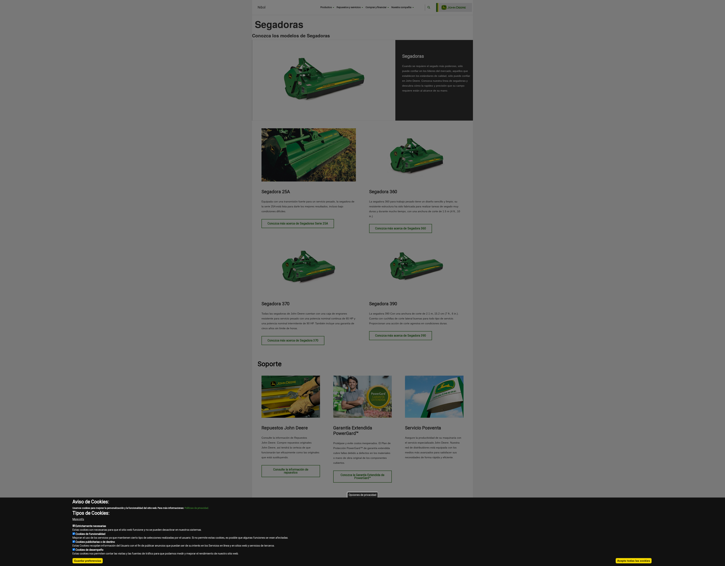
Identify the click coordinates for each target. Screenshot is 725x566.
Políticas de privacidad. (197, 508)
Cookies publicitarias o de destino (95, 541)
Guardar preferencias (87, 560)
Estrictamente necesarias (91, 526)
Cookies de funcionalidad (90, 533)
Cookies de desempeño (89, 549)
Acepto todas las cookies (633, 560)
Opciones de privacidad (362, 494)
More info (78, 519)
